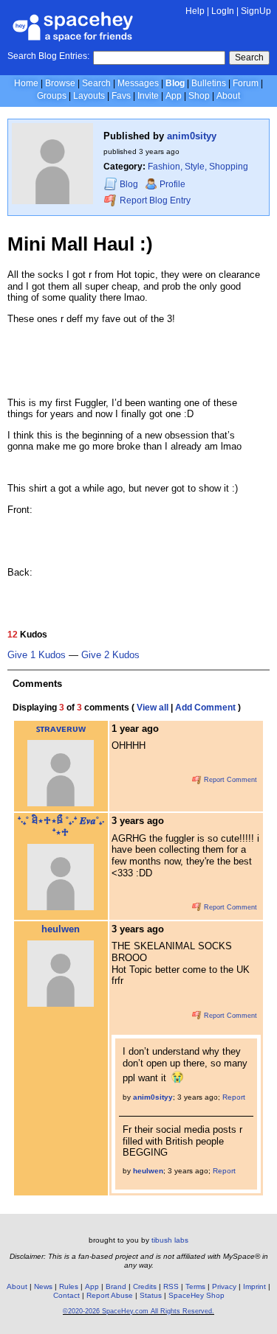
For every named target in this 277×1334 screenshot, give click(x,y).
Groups (51, 96)
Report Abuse (109, 1295)
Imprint (254, 1286)
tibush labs (169, 1240)
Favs (121, 96)
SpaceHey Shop (196, 1295)
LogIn (222, 11)
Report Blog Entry (154, 200)
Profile (172, 184)
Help (195, 11)
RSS (171, 1286)
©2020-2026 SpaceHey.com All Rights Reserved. (138, 1311)
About (228, 96)
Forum (246, 83)
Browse (60, 83)
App (173, 96)
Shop (199, 96)
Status (151, 1295)
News (43, 1286)
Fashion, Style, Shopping (198, 166)
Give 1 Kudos (36, 655)
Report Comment (229, 779)
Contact (66, 1295)
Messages (138, 83)
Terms (195, 1286)
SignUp (256, 11)
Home (26, 83)
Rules (68, 1286)
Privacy (224, 1286)
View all (152, 707)
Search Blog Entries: (48, 56)
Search (249, 57)
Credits (145, 1286)
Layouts (89, 96)
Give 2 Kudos (110, 655)
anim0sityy (191, 136)
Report (233, 1097)
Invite (148, 96)
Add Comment (205, 707)
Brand (116, 1286)
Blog (175, 83)
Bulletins (208, 83)
